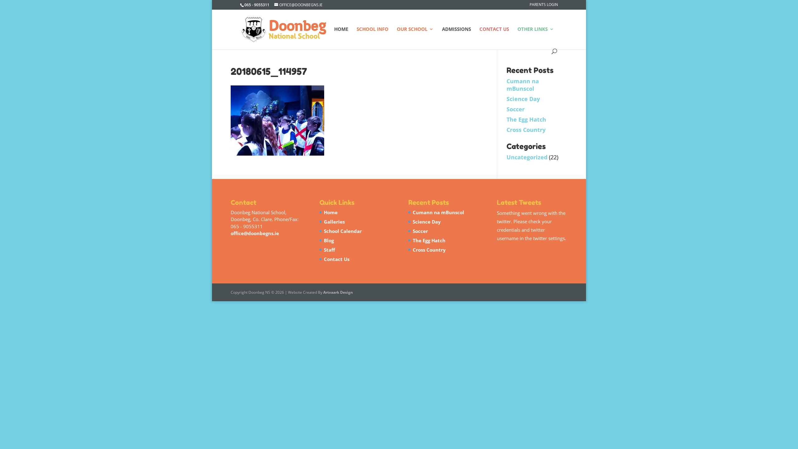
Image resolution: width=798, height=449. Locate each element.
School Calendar (343, 231)
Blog (329, 240)
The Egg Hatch (526, 119)
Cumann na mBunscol (523, 84)
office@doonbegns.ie (255, 233)
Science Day (523, 99)
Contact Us (494, 29)
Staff (329, 250)
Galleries (334, 222)
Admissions (456, 29)
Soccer (516, 109)
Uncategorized (527, 157)
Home (341, 29)
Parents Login (544, 5)
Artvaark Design (338, 292)
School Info (372, 29)
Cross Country (526, 129)
